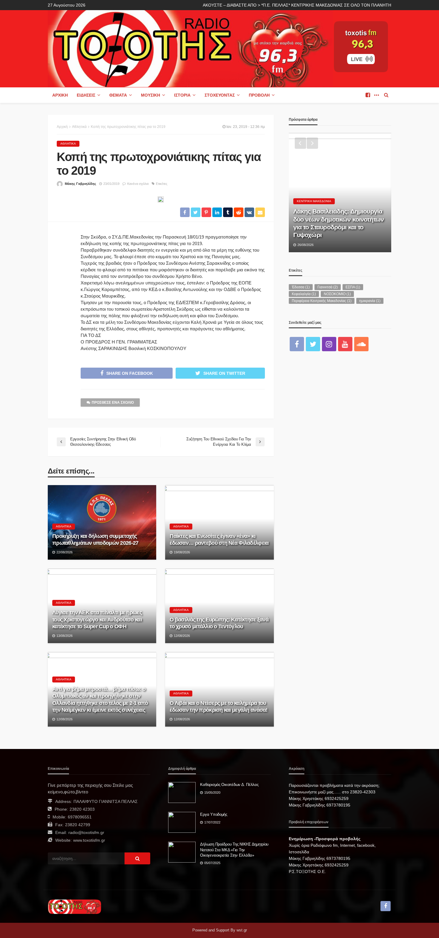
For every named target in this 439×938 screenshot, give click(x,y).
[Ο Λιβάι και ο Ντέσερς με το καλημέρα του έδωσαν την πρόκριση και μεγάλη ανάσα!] (219, 689)
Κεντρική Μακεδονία (314, 201)
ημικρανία (369, 301)
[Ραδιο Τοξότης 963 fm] (190, 48)
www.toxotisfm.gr (89, 840)
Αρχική (60, 95)
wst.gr (242, 930)
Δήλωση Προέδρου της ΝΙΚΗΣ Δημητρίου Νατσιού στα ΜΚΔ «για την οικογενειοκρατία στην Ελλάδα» (234, 849)
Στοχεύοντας (220, 95)
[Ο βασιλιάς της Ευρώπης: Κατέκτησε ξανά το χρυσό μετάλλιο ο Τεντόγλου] (219, 606)
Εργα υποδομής (213, 814)
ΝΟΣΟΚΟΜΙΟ (337, 294)
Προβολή (259, 95)
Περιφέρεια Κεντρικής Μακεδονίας (321, 301)
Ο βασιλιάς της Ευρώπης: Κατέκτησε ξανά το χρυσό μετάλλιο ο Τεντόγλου (219, 623)
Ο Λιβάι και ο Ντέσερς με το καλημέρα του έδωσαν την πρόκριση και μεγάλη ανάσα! (218, 706)
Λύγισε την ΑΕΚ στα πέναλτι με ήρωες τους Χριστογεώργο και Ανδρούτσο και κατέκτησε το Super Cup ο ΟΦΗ (97, 619)
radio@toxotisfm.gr (86, 832)
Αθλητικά (68, 143)
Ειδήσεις (86, 95)
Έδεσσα (301, 287)
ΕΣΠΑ (353, 287)
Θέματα (118, 95)
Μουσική (150, 95)
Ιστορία (182, 95)
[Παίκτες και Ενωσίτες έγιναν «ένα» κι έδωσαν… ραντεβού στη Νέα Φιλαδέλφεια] (219, 522)
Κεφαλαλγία (304, 294)
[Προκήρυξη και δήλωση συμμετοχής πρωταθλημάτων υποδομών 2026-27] (102, 522)
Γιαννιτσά (327, 287)
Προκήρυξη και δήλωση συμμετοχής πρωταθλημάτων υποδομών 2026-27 (95, 539)
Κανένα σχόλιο (138, 183)
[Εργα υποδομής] (182, 822)
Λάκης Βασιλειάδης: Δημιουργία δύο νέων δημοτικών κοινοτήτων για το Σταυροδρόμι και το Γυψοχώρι (338, 223)
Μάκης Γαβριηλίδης (80, 183)
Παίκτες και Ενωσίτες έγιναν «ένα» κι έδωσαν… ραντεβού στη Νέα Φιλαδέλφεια (219, 539)
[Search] (386, 95)
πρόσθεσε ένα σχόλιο (113, 402)
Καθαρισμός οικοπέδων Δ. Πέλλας (229, 784)
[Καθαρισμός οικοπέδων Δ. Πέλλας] (182, 792)
